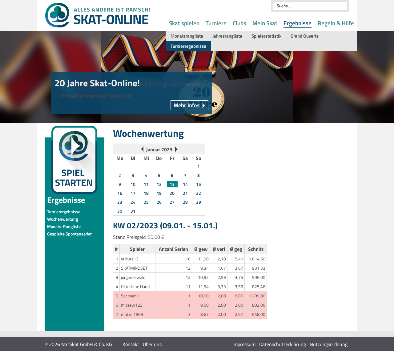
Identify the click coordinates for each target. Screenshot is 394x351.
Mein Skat (264, 22)
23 (119, 202)
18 (146, 193)
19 (159, 193)
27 (172, 202)
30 (119, 211)
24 (133, 202)
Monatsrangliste (187, 35)
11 (146, 184)
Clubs (239, 22)
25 (146, 202)
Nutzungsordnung (329, 344)
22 (198, 193)
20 (172, 193)
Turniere (216, 22)
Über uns (152, 344)
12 (159, 184)
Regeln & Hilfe (336, 22)
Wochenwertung (62, 219)
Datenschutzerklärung (282, 344)
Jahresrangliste (227, 35)
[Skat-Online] (98, 26)
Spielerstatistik (266, 35)
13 (172, 184)
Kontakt (131, 344)
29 (198, 202)
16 (119, 193)
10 (133, 184)
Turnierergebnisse (188, 46)
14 (185, 184)
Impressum (243, 344)
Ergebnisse (297, 22)
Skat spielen (184, 22)
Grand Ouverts (305, 35)
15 (198, 184)
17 (133, 193)
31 (133, 211)
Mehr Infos (187, 105)
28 (185, 202)
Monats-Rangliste (64, 226)
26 (159, 202)
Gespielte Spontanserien (70, 234)
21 (185, 193)
